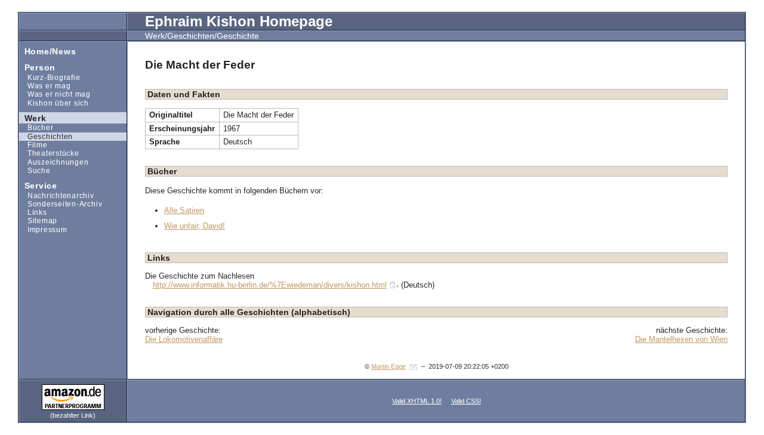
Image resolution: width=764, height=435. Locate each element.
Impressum (43, 229)
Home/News (47, 50)
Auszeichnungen (53, 161)
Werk (33, 117)
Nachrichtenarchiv (56, 195)
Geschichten (46, 136)
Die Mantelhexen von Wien (681, 339)
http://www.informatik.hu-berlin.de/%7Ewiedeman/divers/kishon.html (270, 284)
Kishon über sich (54, 102)
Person (37, 67)
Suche (35, 170)
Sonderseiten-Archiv (60, 204)
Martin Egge (388, 366)
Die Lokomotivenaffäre (184, 339)
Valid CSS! (466, 401)
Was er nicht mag (55, 94)
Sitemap (38, 220)
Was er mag (44, 86)
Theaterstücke (49, 153)
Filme (33, 145)
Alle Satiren (184, 210)
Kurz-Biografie (49, 77)
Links (33, 212)
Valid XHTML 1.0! (417, 401)
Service (38, 185)
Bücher (36, 127)
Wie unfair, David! (194, 225)
